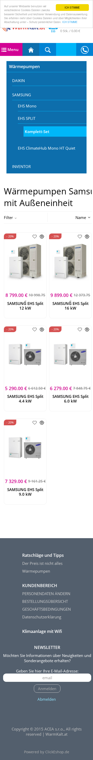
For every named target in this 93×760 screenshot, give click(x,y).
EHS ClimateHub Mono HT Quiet (46, 148)
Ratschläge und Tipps (43, 555)
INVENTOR (21, 166)
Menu (12, 49)
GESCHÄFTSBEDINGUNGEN (46, 609)
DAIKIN (18, 80)
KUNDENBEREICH (39, 585)
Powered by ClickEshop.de (46, 752)
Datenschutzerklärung (41, 616)
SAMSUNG (21, 94)
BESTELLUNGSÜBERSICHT (45, 601)
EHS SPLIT (26, 118)
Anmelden (47, 688)
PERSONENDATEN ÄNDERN (46, 593)
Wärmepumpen (24, 66)
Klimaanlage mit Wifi (42, 631)
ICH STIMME (72, 7)
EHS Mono (27, 105)
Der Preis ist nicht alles (42, 563)
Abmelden (46, 699)
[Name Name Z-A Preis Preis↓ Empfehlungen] (74, 217)
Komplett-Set (37, 131)
